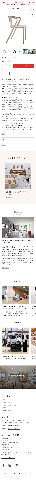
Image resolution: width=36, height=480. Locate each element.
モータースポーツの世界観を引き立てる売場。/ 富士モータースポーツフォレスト (15, 358)
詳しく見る (5, 268)
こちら (16, 4)
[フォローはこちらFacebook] (3, 465)
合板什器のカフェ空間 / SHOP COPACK (16, 193)
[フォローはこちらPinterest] (16, 465)
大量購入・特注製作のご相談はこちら (11, 425)
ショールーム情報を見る (8, 458)
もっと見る (9, 197)
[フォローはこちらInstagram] (10, 465)
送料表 (3, 399)
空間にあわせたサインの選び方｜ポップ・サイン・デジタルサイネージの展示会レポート (14, 308)
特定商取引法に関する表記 (8, 405)
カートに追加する (23, 66)
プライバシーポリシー (7, 410)
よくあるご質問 (5, 402)
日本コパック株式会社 (14, 429)
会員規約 (3, 408)
